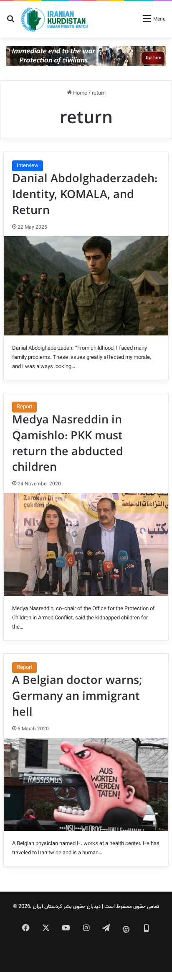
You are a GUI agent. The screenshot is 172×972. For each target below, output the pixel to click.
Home (79, 93)
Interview (27, 166)
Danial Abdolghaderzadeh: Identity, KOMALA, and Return (84, 194)
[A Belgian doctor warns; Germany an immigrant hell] (86, 784)
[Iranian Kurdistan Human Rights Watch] (54, 19)
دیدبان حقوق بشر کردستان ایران (67, 906)
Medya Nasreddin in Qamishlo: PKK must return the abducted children (67, 443)
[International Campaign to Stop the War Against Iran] (86, 56)
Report (24, 407)
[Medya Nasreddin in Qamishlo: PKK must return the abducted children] (86, 544)
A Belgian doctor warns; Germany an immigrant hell (77, 696)
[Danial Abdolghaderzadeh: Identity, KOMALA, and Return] (86, 285)
